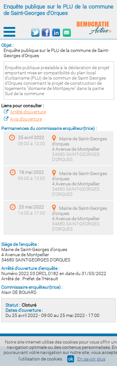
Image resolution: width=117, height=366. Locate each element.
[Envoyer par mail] (66, 32)
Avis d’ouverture (26, 118)
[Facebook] (45, 32)
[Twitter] (35, 32)
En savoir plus (91, 358)
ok (70, 358)
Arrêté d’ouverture (28, 111)
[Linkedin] (56, 32)
